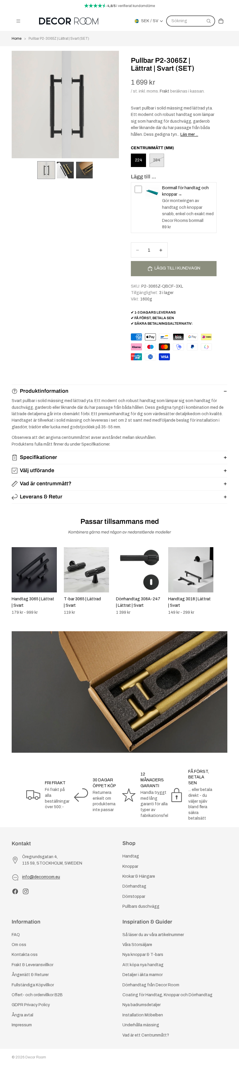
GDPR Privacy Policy (31, 1005)
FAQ (16, 935)
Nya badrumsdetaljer (141, 1005)
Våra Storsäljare (137, 944)
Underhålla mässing (140, 1025)
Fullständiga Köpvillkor (33, 985)
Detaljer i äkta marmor (142, 975)
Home (17, 38)
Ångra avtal (22, 1015)
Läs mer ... (189, 134)
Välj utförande (37, 470)
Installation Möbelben (142, 1015)
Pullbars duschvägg (140, 906)
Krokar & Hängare (138, 876)
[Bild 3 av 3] (84, 170)
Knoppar (130, 866)
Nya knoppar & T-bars (142, 954)
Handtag (130, 856)
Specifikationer (38, 457)
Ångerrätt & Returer (30, 975)
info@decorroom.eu (41, 877)
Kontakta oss (25, 954)
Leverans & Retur (41, 497)
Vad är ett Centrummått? (145, 1035)
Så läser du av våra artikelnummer (153, 935)
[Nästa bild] (221, 581)
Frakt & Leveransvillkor (32, 965)
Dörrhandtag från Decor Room (150, 985)
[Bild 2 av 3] (65, 170)
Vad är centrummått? (45, 483)
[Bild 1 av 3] (46, 170)
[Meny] (18, 21)
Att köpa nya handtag (143, 965)
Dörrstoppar (133, 896)
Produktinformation (44, 391)
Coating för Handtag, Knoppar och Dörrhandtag (167, 995)
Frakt (164, 91)
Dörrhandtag (134, 886)
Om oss (19, 944)
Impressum (22, 1025)
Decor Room (35, 1057)
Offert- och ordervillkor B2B (37, 995)
